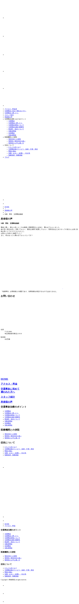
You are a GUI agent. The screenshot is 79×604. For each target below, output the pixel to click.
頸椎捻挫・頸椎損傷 (15, 155)
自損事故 (11, 133)
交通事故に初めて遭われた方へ (15, 111)
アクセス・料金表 (11, 109)
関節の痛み (12, 151)
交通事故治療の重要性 (16, 127)
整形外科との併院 (14, 139)
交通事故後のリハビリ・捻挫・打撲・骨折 (23, 149)
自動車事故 (12, 131)
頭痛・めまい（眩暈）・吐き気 (19, 153)
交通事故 (11, 121)
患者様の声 (8, 117)
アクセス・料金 (9, 384)
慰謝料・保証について (16, 129)
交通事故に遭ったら (11, 113)
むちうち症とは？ (14, 147)
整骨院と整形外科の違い (16, 141)
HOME (7, 207)
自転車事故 (12, 135)
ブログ (7, 157)
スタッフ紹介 (9, 115)
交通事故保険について (16, 125)
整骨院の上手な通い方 (16, 143)
